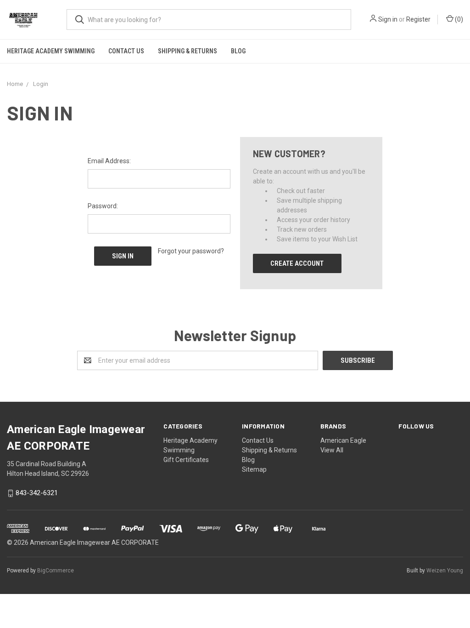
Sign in (387, 19)
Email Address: (109, 161)
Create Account (297, 263)
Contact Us (126, 51)
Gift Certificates (186, 459)
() (458, 19)
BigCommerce (55, 570)
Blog (238, 51)
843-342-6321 (37, 493)
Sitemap (254, 469)
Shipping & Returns (187, 51)
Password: (103, 206)
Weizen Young (444, 570)
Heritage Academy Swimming (51, 51)
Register (418, 19)
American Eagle (343, 440)
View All (331, 450)
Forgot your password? (191, 251)
